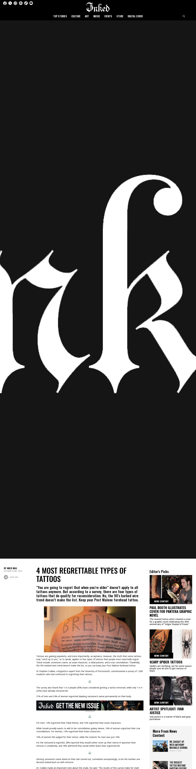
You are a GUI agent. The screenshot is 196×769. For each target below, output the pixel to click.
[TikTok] (26, 3)
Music (96, 16)
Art (87, 16)
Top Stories (60, 16)
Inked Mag (12, 568)
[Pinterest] (21, 3)
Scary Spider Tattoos (166, 661)
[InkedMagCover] (90, 705)
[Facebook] (5, 3)
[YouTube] (31, 3)
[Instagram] (15, 3)
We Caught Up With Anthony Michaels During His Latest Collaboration (178, 747)
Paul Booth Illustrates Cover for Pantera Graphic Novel (171, 611)
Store (120, 16)
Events (108, 16)
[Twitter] (10, 3)
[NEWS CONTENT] (171, 590)
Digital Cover (135, 16)
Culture (75, 16)
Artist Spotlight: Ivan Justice (167, 710)
